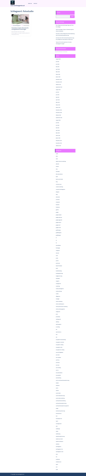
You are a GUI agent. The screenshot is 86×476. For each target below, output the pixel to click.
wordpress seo (58, 462)
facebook (57, 204)
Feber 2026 (58, 74)
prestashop (58, 316)
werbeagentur (58, 446)
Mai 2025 (57, 97)
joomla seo (58, 263)
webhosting (58, 434)
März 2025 (58, 102)
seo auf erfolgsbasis (59, 352)
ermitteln (58, 199)
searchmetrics (58, 332)
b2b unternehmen (59, 174)
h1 (56, 237)
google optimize (59, 217)
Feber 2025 (58, 105)
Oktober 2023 (58, 145)
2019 (57, 156)
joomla (57, 260)
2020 (57, 159)
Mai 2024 (57, 128)
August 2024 (58, 120)
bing (57, 181)
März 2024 (58, 133)
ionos (57, 255)
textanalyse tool (59, 418)
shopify (57, 383)
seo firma (57, 360)
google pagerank (59, 220)
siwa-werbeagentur (17, 25)
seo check (57, 355)
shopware (57, 385)
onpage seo (58, 311)
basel (57, 176)
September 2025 (59, 87)
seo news (57, 365)
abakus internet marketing (61, 161)
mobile (57, 294)
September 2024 (59, 117)
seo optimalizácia (59, 372)
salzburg (57, 322)
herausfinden (58, 245)
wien (57, 454)
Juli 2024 (57, 122)
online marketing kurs (60, 304)
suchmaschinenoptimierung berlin (62, 406)
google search (58, 222)
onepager (57, 299)
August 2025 (58, 89)
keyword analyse (59, 266)
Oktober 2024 (58, 115)
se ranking (58, 327)
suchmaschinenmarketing (61, 400)
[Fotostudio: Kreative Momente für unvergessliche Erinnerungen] (20, 19)
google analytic (59, 215)
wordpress (58, 459)
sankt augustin (58, 324)
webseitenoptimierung (60, 436)
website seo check (59, 439)
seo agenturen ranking (60, 350)
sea (56, 329)
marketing (58, 286)
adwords (57, 164)
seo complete (58, 357)
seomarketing (58, 378)
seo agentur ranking (59, 344)
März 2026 (58, 72)
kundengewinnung (59, 273)
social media (58, 393)
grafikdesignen (58, 232)
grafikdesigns (58, 235)
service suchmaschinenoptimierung (62, 380)
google (57, 212)
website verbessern (59, 441)
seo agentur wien (59, 347)
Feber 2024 (58, 135)
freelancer (58, 207)
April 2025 (58, 100)
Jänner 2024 (58, 138)
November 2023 (59, 143)
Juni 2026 (57, 64)
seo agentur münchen (60, 342)
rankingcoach (58, 319)
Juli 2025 (57, 92)
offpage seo (58, 296)
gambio (57, 210)
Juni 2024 (57, 125)
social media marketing (60, 398)
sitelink (57, 390)
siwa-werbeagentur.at (18, 5)
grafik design (58, 230)
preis (57, 314)
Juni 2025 (57, 94)
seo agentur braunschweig (61, 339)
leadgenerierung (59, 276)
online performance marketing (61, 306)
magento (57, 281)
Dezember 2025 (59, 79)
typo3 (57, 421)
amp (57, 169)
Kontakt (35, 3)
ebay (57, 194)
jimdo (57, 258)
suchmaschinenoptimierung (61, 403)
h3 (56, 243)
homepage (58, 248)
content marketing (59, 187)
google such (58, 225)
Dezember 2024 (59, 110)
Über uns (30, 3)
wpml (57, 464)
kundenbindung (59, 271)
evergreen (58, 202)
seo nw (57, 370)
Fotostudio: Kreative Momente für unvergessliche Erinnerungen (20, 28)
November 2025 (59, 82)
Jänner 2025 (58, 107)
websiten (57, 444)
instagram (58, 250)
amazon (57, 166)
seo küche (58, 362)
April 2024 (58, 130)
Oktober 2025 (58, 84)
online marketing (59, 301)
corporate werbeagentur (60, 189)
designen (57, 192)
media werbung (59, 291)
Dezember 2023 (59, 140)
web (56, 426)
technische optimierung (60, 411)
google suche (58, 227)
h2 (56, 240)
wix (56, 457)
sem (56, 334)
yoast (57, 469)
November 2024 (59, 112)
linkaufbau (58, 278)
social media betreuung (60, 395)
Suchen (58, 13)
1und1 (57, 153)
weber (57, 431)
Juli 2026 (57, 61)
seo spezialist (58, 375)
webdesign (58, 429)
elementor (58, 197)
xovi (56, 467)
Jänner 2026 (58, 77)
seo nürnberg (58, 367)
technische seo (58, 413)
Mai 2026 (57, 66)
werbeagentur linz (59, 449)
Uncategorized (58, 423)
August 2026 (58, 59)
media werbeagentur (60, 288)
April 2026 (58, 69)
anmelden (58, 171)
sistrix (57, 388)
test (56, 416)
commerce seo (58, 184)
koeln (57, 268)
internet (57, 253)
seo (56, 337)
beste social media (59, 179)
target (57, 408)
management (58, 283)
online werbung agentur (60, 309)
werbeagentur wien (59, 451)
